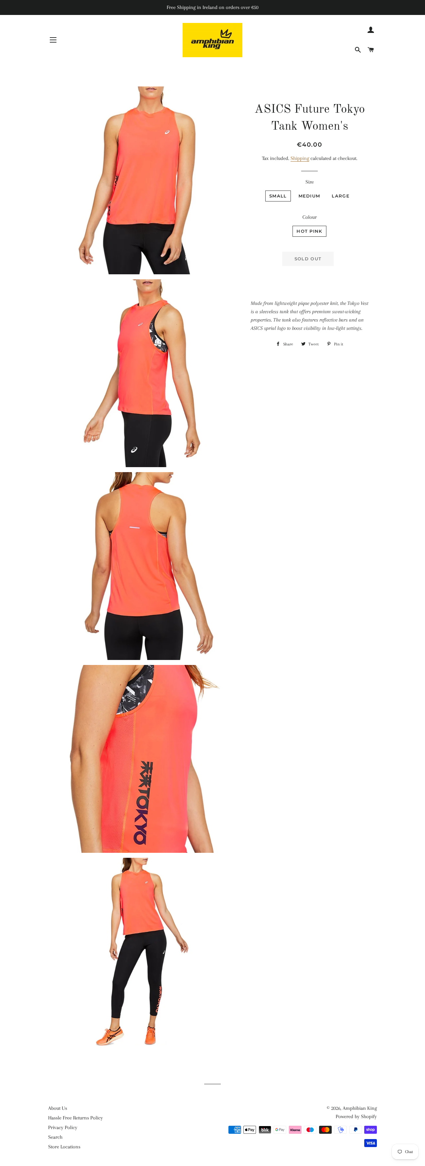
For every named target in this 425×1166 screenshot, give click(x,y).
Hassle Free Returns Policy (75, 1118)
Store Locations (64, 1147)
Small (278, 195)
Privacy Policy (62, 1127)
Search (55, 1137)
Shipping (300, 158)
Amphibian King (360, 1108)
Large (341, 195)
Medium (309, 195)
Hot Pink (309, 231)
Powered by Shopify (356, 1116)
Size (309, 182)
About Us (57, 1108)
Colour (309, 217)
